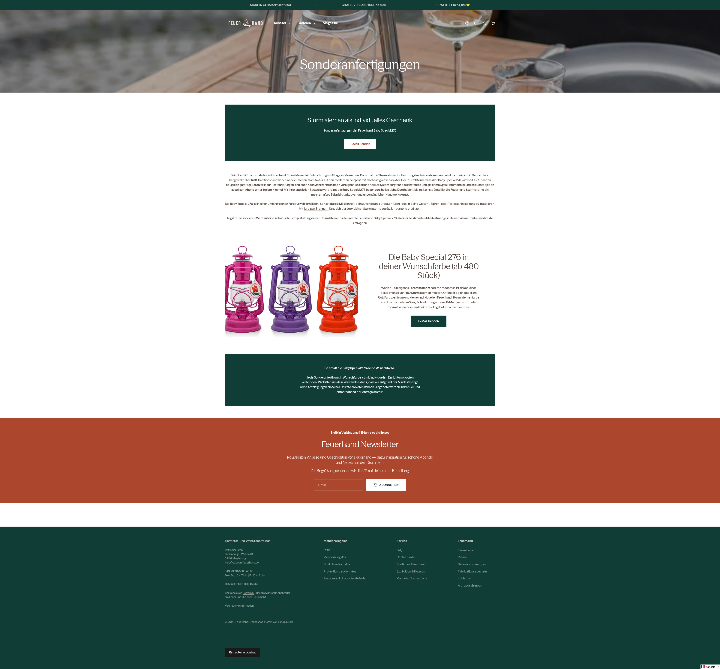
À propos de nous (470, 585)
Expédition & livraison (411, 571)
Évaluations (465, 550)
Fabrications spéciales (473, 571)
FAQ (399, 550)
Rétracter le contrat (242, 652)
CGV (327, 550)
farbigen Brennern (316, 208)
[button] (710, 667)
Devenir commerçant (472, 564)
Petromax (248, 593)
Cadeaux (304, 23)
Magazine (330, 23)
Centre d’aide (406, 557)
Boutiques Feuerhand (411, 564)
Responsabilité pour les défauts (345, 578)
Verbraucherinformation (239, 605)
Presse (462, 557)
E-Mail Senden (360, 144)
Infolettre (464, 578)
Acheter (280, 23)
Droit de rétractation (337, 564)
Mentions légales (335, 557)
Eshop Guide (285, 622)
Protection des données (340, 571)
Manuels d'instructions (412, 578)
